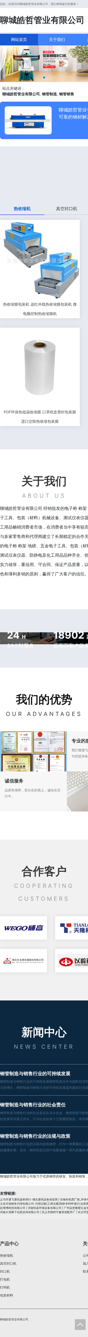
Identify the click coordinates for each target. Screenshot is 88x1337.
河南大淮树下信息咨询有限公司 (19, 1212)
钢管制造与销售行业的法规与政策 (35, 1136)
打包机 (5, 1279)
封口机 (5, 1271)
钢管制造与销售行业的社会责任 (33, 1104)
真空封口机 (8, 1263)
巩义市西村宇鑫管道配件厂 (59, 1212)
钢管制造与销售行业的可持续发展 (35, 1073)
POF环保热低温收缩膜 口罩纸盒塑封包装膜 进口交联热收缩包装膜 (40, 417)
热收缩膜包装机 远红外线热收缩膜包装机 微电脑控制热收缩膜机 (40, 309)
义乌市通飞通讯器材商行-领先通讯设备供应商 (29, 1199)
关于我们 (57, 39)
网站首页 (19, 39)
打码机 (5, 1287)
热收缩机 (6, 1255)
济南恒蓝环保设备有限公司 (44, 1208)
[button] (44, 77)
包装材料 (6, 1295)
